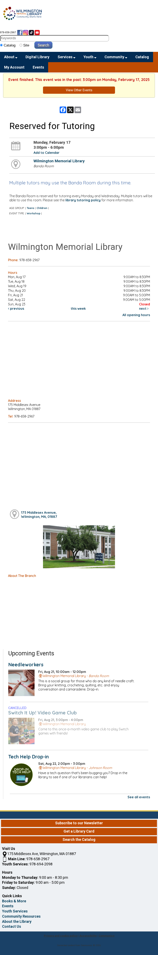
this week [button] (78, 308)
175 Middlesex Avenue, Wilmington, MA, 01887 (39, 514)
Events (38, 67)
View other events (79, 90)
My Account (14, 67)
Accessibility (88, 935)
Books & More (14, 901)
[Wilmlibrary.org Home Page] (22, 13)
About (9, 57)
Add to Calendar (46, 153)
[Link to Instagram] (25, 32)
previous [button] (16, 308)
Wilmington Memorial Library (59, 161)
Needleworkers (25, 665)
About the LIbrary (16, 921)
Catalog (142, 57)
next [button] (143, 308)
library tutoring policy (83, 200)
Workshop (33, 213)
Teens (30, 208)
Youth (89, 57)
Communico (106, 935)
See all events (139, 797)
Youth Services (15, 911)
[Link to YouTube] (37, 32)
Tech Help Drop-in (28, 757)
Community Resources (21, 916)
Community (115, 57)
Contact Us (11, 926)
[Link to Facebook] (19, 32)
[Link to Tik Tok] (31, 32)
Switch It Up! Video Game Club (42, 713)
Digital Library (37, 57)
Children (42, 208)
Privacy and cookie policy (61, 935)
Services (65, 57)
